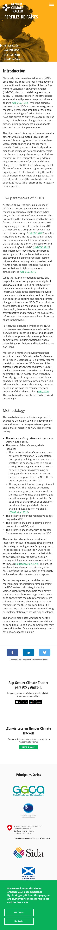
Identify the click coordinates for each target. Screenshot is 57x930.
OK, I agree (19, 912)
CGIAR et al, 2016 (19, 512)
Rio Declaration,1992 (26, 563)
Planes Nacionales (14, 59)
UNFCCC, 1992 (20, 102)
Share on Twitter (44, 652)
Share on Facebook (12, 652)
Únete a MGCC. (28, 747)
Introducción (11, 45)
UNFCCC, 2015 (35, 233)
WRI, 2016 (43, 391)
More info (22, 902)
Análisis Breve (11, 50)
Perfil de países (12, 54)
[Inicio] (12, 8)
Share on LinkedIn (28, 652)
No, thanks (18, 921)
